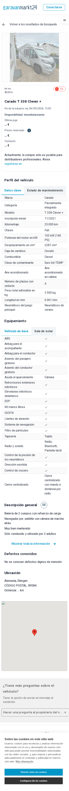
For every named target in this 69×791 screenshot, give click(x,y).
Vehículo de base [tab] (16, 331)
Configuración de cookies (34, 781)
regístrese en (13, 164)
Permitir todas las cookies (34, 772)
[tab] (12, 190)
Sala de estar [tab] (43, 331)
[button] (35, 712)
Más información (24, 761)
